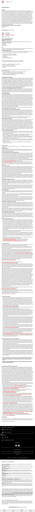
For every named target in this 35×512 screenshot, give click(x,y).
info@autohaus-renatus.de (9, 34)
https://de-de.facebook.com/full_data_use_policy (10, 262)
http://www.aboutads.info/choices (11, 239)
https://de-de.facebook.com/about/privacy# (9, 288)
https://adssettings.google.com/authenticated (10, 388)
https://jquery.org (12, 415)
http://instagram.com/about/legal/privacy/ (10, 402)
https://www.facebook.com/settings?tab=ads (13, 333)
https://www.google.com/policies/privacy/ (10, 391)
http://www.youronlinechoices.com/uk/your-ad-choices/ (12, 240)
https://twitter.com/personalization (22, 413)
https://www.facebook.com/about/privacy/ (11, 327)
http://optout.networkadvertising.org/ (9, 238)
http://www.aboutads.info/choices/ (11, 160)
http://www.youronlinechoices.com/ (8, 161)
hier (14, 421)
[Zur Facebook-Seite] (16, 445)
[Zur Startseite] (8, 1)
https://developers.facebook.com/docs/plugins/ (11, 306)
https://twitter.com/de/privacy (8, 413)
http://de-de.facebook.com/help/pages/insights (25, 253)
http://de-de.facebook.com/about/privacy (9, 259)
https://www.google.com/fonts (20, 385)
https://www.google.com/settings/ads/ (9, 392)
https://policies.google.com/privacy (18, 387)
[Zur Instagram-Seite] (19, 445)
